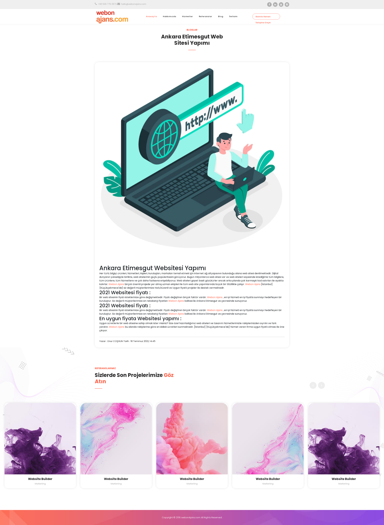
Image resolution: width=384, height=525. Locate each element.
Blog (220, 16)
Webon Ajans (116, 284)
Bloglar (192, 29)
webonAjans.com (190, 517)
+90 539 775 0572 (107, 4)
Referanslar (205, 16)
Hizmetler (187, 16)
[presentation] (313, 385)
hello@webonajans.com (133, 4)
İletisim (233, 16)
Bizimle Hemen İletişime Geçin (263, 17)
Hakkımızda (169, 16)
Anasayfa (151, 16)
